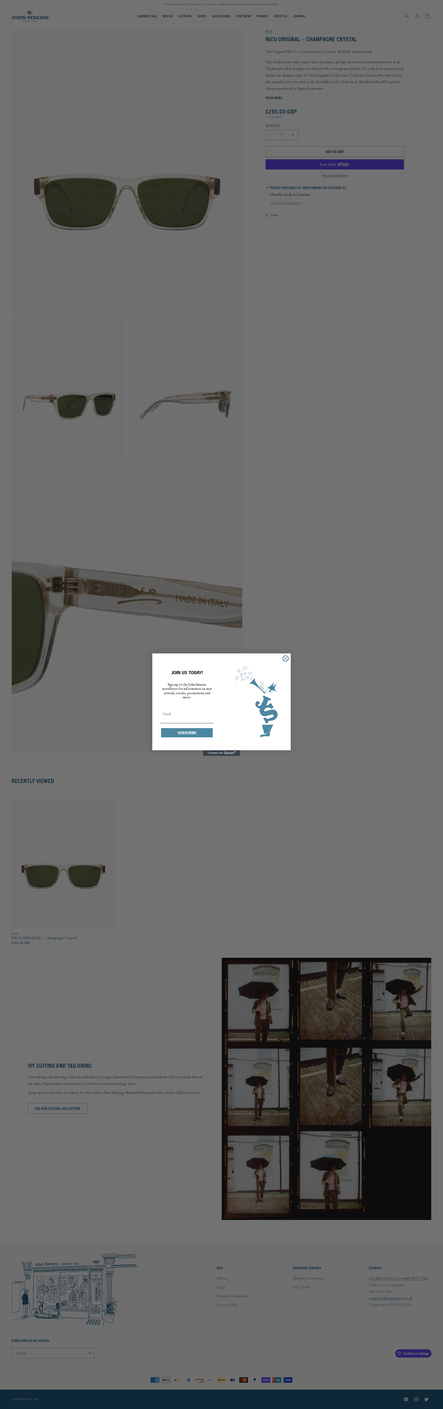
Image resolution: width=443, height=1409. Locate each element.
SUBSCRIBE (187, 732)
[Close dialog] (285, 658)
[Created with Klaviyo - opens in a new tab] (221, 753)
